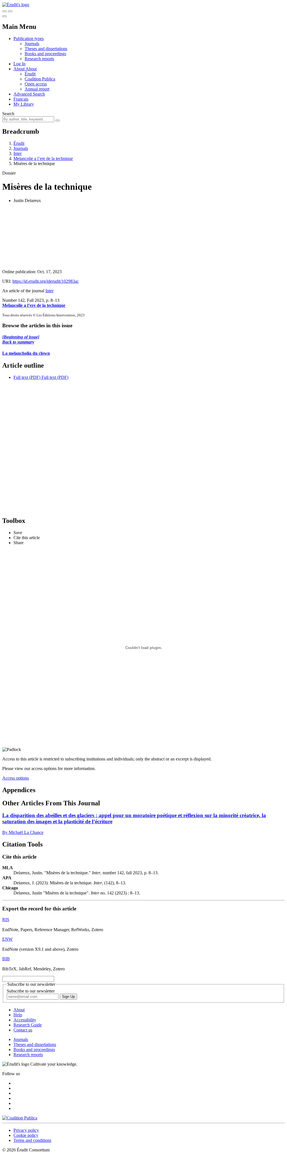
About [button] (19, 68)
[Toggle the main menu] (4, 16)
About (31, 68)
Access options (15, 778)
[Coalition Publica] (19, 1118)
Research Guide (27, 1024)
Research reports (39, 58)
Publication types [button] (28, 38)
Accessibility (24, 1019)
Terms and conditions (32, 1140)
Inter (17, 153)
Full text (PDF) (26, 377)
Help (17, 1014)
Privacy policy (26, 1130)
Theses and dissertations (46, 48)
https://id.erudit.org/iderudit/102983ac (45, 281)
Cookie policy (25, 1135)
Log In (19, 63)
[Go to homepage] (15, 4)
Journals (32, 43)
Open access (36, 84)
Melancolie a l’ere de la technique (43, 158)
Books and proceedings (45, 53)
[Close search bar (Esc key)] (10, 11)
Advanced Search (29, 94)
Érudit (30, 73)
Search (8, 113)
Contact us (22, 1030)
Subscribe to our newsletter (31, 991)
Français (20, 99)
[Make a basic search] (4, 11)
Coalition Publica (40, 78)
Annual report (37, 89)
